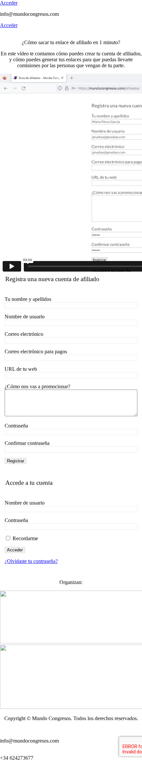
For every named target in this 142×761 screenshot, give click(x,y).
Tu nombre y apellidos (28, 299)
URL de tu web (21, 369)
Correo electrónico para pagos (36, 351)
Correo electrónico (24, 334)
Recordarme (24, 538)
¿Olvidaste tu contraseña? (31, 561)
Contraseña (16, 425)
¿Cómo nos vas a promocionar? (37, 386)
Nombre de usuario (25, 316)
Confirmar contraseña (27, 443)
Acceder (9, 3)
